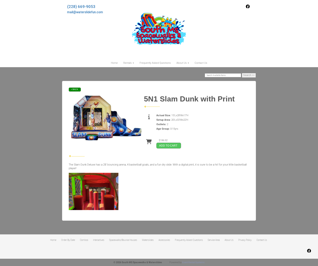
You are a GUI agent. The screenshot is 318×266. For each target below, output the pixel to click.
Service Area (214, 240)
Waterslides (148, 240)
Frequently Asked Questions (155, 62)
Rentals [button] (127, 62)
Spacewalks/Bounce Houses (123, 240)
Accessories (164, 240)
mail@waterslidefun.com (85, 12)
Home (114, 62)
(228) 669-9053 (81, 6)
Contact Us (201, 62)
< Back (74, 89)
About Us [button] (181, 62)
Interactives (98, 240)
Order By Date (68, 240)
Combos (84, 240)
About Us (229, 240)
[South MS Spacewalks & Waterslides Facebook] (248, 7)
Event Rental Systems (193, 262)
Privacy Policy (245, 240)
